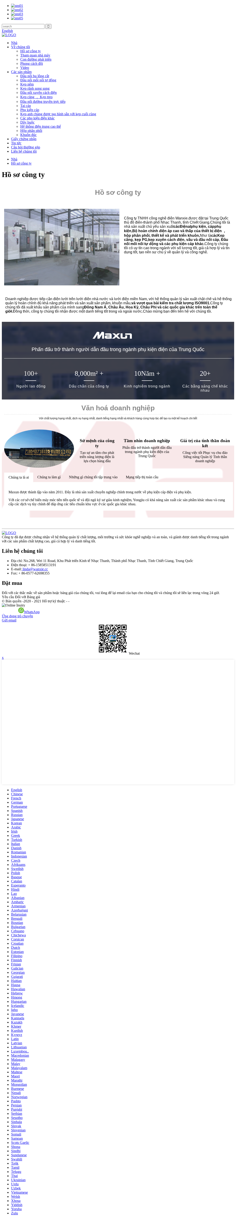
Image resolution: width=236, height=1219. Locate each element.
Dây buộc (27, 122)
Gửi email (9, 620)
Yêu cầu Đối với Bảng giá (21, 597)
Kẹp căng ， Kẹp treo (36, 97)
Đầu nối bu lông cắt (34, 76)
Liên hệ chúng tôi (24, 151)
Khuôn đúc (28, 135)
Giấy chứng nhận (23, 139)
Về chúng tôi (20, 47)
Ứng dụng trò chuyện (17, 616)
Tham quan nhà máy (35, 55)
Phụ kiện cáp (29, 110)
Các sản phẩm (21, 72)
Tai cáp (25, 106)
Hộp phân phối (31, 131)
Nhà (14, 43)
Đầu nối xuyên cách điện (38, 93)
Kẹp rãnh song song (35, 88)
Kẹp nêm (27, 84)
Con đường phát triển (35, 59)
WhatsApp (32, 612)
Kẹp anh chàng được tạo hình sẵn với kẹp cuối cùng (58, 114)
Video (24, 68)
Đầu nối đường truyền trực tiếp (42, 102)
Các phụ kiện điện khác (37, 118)
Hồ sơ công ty (30, 51)
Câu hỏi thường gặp (25, 147)
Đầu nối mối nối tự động (38, 80)
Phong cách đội (31, 63)
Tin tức (16, 143)
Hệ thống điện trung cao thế (40, 126)
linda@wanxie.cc (35, 569)
